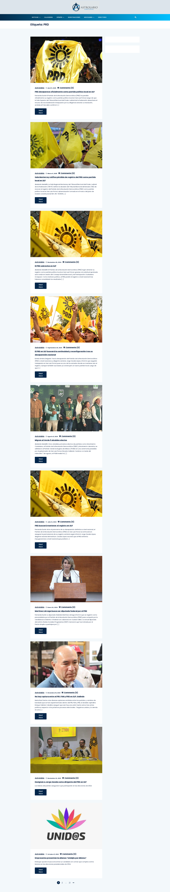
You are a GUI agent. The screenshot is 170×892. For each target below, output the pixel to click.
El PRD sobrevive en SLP (45, 266)
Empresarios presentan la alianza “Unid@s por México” (60, 858)
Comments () (66, 88)
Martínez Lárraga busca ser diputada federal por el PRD (61, 611)
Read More (41, 111)
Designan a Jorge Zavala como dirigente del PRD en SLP (61, 782)
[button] (135, 17)
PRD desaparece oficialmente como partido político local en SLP (65, 91)
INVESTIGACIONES (74, 17)
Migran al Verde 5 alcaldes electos (51, 440)
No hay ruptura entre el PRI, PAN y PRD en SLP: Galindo (59, 696)
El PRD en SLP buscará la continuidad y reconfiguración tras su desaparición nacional (64, 353)
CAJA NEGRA (48, 17)
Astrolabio (39, 88)
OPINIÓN (59, 17)
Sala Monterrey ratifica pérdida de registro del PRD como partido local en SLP (65, 179)
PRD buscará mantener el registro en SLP (54, 525)
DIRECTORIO (102, 17)
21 (70, 882)
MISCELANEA (88, 17)
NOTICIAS (35, 17)
